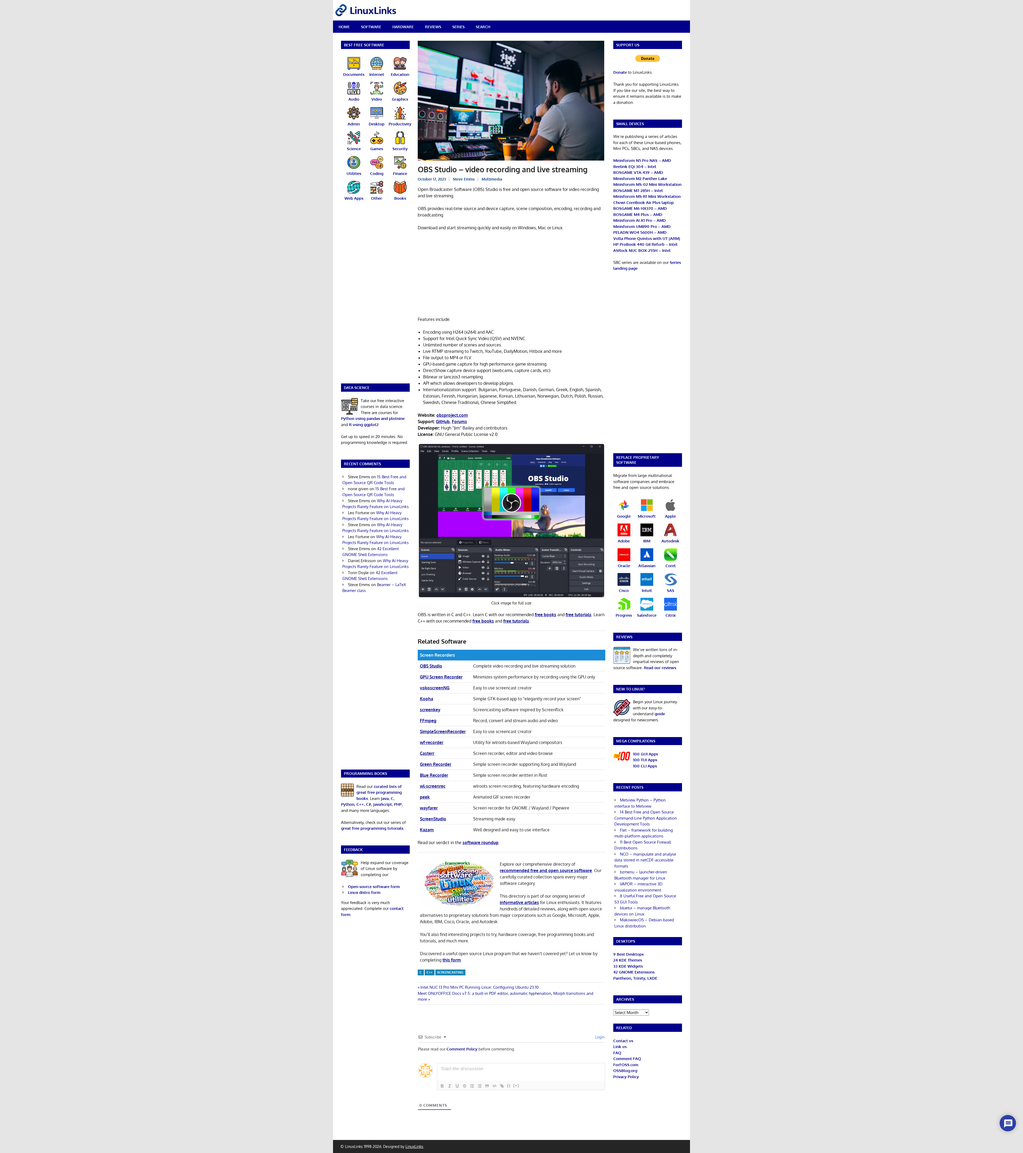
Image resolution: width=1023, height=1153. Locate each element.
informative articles (519, 902)
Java (385, 798)
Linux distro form (364, 892)
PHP (398, 804)
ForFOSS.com (625, 1064)
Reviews (433, 26)
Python (347, 804)
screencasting (450, 972)
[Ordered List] (472, 1086)
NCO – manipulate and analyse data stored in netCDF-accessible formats (645, 860)
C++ (429, 972)
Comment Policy (461, 1049)
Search (483, 26)
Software (371, 26)
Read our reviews (660, 667)
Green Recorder (435, 764)
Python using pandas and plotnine (373, 418)
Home (344, 26)
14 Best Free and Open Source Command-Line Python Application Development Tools (645, 818)
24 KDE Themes (627, 960)
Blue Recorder (434, 775)
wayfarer (429, 808)
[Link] (502, 1086)
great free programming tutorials (372, 828)
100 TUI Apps (645, 759)
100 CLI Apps (645, 765)
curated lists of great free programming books (379, 792)
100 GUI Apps (645, 754)
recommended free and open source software (546, 870)
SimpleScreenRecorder (443, 731)
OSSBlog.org (625, 1070)
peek (425, 797)
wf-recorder (431, 742)
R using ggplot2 (364, 424)
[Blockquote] (487, 1086)
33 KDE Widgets (628, 966)
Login (599, 1037)
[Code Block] (494, 1086)
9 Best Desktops (628, 954)
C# (368, 804)
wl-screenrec (432, 786)
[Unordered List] (479, 1086)
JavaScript (382, 804)
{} (509, 1085)
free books (545, 614)
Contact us (623, 1040)
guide (660, 713)
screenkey (430, 709)
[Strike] (464, 1086)
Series (458, 26)
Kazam (427, 829)
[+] (516, 1085)
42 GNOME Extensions (634, 972)
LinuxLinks (414, 1146)
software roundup (480, 842)
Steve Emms (464, 179)
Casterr (427, 753)
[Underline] (457, 1086)
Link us (620, 1046)
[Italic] (449, 1086)
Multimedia (492, 179)
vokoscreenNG (434, 687)
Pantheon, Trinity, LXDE (635, 978)
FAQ (617, 1052)
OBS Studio (431, 666)
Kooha (426, 698)
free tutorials (578, 614)
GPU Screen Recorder (441, 677)
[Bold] (442, 1086)
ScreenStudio (433, 818)
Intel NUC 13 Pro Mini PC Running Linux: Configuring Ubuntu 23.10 (479, 987)
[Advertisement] (511, 274)
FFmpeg (428, 720)
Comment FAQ (627, 1058)
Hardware (403, 26)
